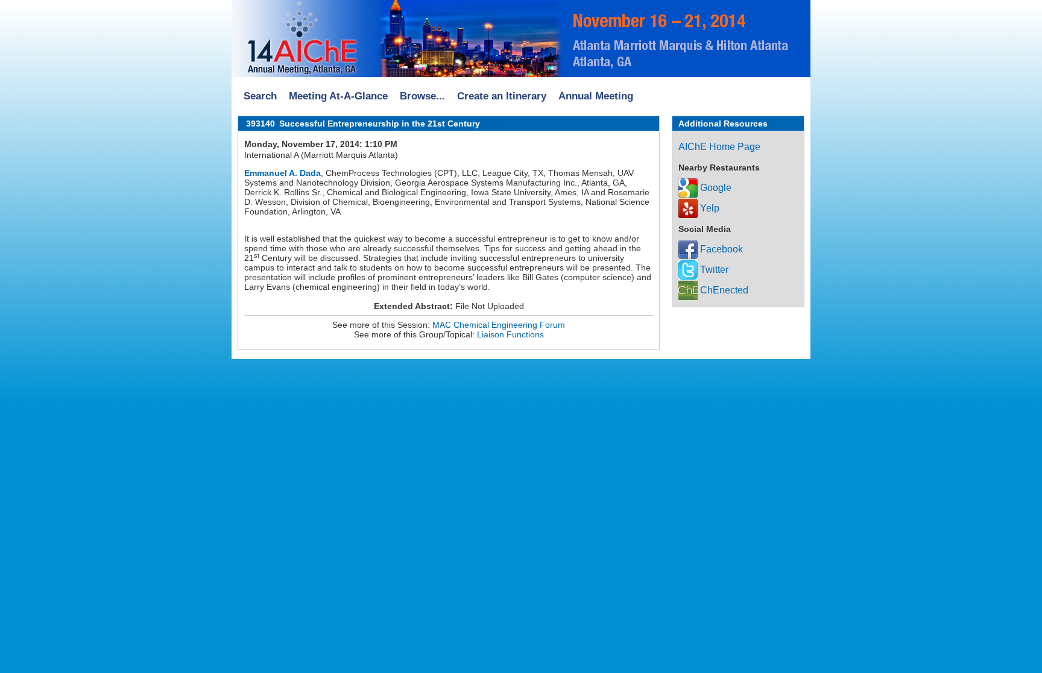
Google (714, 188)
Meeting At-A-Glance (338, 96)
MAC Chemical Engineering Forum (498, 325)
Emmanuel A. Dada (282, 173)
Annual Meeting (595, 96)
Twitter (713, 270)
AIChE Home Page (719, 147)
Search (260, 96)
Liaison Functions (510, 334)
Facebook (720, 249)
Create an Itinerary (501, 96)
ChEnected (723, 290)
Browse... (422, 96)
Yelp (708, 208)
